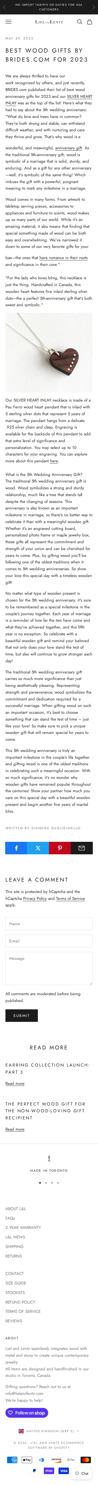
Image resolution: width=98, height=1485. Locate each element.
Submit (21, 1015)
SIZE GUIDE (15, 1283)
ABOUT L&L (15, 1209)
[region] (49, 1164)
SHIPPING (14, 1247)
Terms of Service (70, 898)
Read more (14, 1083)
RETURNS (13, 1256)
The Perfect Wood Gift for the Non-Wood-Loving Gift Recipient (45, 1111)
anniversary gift (68, 148)
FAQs (10, 1218)
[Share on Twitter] (38, 848)
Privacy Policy (35, 898)
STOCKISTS (15, 1293)
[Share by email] (82, 848)
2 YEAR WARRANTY (23, 1228)
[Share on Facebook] (16, 848)
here (54, 461)
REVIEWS (13, 1321)
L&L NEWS (15, 1237)
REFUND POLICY (20, 1302)
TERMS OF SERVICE (23, 1311)
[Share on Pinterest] (60, 848)
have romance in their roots (63, 258)
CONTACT (14, 1274)
